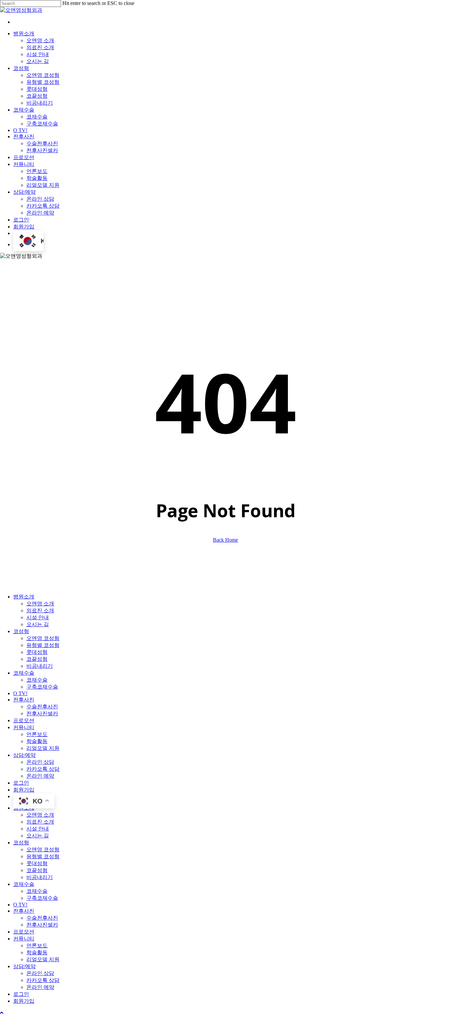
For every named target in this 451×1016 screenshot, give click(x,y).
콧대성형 (37, 652)
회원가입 (23, 790)
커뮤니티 (23, 727)
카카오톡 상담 (42, 769)
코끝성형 (37, 659)
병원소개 (23, 596)
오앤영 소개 (40, 603)
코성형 (21, 631)
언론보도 (37, 734)
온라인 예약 (40, 776)
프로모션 (23, 720)
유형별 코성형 (42, 645)
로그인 (21, 783)
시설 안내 (37, 617)
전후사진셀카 (42, 713)
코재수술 (23, 673)
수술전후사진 (42, 706)
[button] (1, 1013)
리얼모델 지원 (42, 748)
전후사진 (23, 699)
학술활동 (37, 741)
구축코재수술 (42, 687)
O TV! (20, 693)
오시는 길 (37, 624)
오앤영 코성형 (42, 638)
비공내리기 (39, 666)
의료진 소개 (40, 610)
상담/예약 (24, 755)
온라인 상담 (40, 762)
